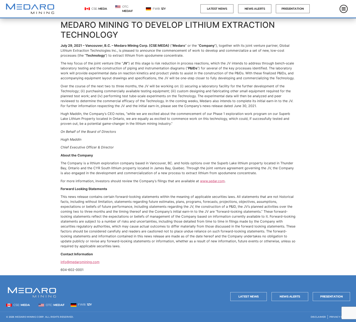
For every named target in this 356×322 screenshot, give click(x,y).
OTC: (55, 305)
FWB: (159, 8)
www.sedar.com (212, 181)
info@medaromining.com (80, 262)
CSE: (99, 8)
